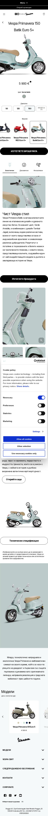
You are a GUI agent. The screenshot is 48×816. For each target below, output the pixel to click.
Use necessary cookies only (24, 453)
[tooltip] (30, 81)
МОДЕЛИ (7, 750)
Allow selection (24, 446)
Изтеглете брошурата (24, 279)
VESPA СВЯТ (8, 759)
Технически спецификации (24, 540)
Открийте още (14, 479)
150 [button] (29, 108)
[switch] (41, 405)
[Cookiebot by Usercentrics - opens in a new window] (34, 361)
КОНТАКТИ (7, 778)
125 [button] (18, 108)
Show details (23, 386)
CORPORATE (8, 787)
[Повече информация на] (39, 523)
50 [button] (7, 108)
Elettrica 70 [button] (41, 108)
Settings (36, 431)
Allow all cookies (24, 439)
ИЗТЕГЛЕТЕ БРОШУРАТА (24, 151)
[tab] (24, 96)
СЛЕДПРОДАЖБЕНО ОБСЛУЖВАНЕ (19, 768)
